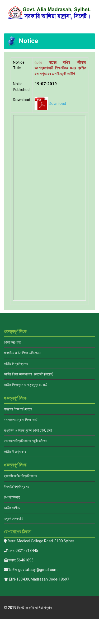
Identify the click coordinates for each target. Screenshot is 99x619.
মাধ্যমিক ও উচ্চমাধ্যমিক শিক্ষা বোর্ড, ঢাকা (28, 430)
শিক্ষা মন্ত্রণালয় (12, 342)
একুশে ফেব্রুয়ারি (13, 518)
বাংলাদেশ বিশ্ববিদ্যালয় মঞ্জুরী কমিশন (25, 441)
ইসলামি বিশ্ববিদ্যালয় (16, 486)
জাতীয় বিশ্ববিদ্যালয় (16, 363)
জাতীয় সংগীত (12, 508)
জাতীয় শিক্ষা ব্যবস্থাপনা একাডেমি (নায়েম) (28, 374)
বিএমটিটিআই (12, 497)
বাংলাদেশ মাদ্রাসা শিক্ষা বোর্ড (20, 420)
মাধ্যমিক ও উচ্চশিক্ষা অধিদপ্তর (22, 353)
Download (57, 103)
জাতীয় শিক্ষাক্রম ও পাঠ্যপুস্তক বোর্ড (25, 385)
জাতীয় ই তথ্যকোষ (15, 451)
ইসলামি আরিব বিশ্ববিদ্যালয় (20, 476)
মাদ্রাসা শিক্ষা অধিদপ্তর (18, 409)
